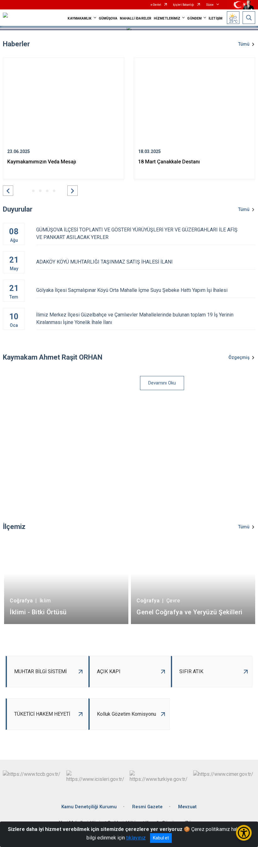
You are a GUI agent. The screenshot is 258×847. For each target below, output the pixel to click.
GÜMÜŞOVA (108, 18)
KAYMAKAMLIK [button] (80, 18)
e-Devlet (156, 4)
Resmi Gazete (147, 807)
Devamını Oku (162, 383)
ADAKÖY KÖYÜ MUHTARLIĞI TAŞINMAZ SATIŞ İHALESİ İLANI (104, 262)
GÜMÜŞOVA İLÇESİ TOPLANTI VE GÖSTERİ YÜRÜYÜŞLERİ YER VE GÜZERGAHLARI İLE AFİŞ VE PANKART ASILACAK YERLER (137, 233)
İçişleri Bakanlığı (183, 4)
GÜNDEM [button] (194, 18)
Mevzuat (187, 807)
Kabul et (161, 837)
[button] (8, 190)
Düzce (210, 4)
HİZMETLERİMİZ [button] (167, 18)
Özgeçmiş (239, 357)
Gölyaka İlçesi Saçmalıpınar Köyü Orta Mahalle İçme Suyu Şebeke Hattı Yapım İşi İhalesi (131, 290)
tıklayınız (136, 838)
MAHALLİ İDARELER (135, 18)
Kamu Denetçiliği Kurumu (89, 807)
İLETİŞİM (215, 18)
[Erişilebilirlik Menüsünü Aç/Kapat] (244, 833)
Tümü (244, 44)
